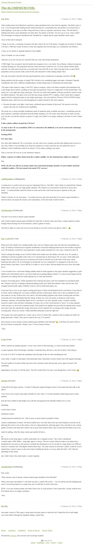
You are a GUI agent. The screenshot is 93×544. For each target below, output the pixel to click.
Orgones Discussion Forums (11, 2)
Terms (60, 543)
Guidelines (22, 530)
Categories (12, 530)
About (33, 543)
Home (3, 530)
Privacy (53, 543)
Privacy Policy (47, 530)
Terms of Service (34, 530)
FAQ (48, 543)
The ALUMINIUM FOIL (18, 8)
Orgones (13, 536)
